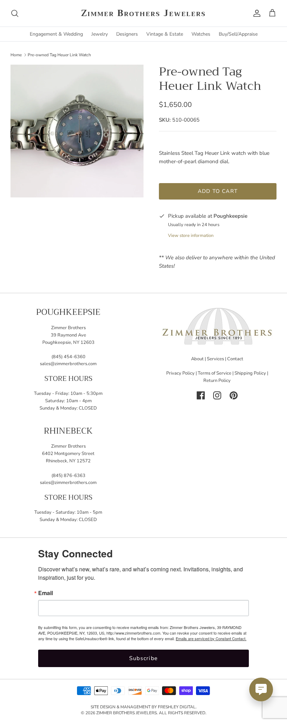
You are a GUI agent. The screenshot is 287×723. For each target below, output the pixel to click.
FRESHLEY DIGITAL (177, 707)
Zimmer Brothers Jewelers (126, 713)
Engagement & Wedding (56, 34)
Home (16, 54)
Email (45, 593)
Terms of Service (214, 373)
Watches (200, 34)
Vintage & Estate (164, 34)
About (197, 359)
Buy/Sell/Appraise (238, 34)
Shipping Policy (250, 373)
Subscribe (143, 658)
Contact (235, 359)
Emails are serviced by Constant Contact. (211, 638)
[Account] (255, 13)
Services (215, 359)
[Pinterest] (234, 395)
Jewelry (99, 34)
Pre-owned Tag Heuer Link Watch (59, 54)
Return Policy (217, 380)
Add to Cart (218, 191)
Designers (127, 34)
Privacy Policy (180, 373)
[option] (77, 131)
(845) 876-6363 (68, 475)
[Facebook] (201, 395)
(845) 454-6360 (68, 357)
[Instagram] (217, 395)
